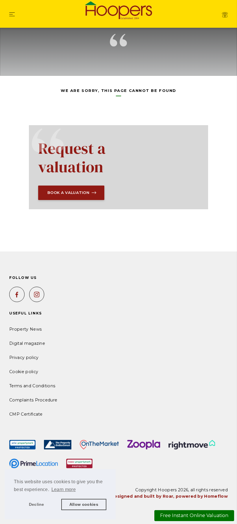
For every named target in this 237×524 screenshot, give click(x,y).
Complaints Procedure (33, 400)
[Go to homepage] (118, 11)
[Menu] (12, 14)
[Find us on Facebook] (17, 294)
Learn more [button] (63, 489)
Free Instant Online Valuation (194, 515)
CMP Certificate (26, 414)
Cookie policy (23, 371)
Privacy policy (23, 357)
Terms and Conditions (32, 385)
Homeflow (216, 496)
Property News (25, 329)
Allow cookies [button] (83, 504)
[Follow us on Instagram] (37, 294)
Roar (168, 496)
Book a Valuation (68, 192)
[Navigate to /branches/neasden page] (225, 15)
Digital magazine (27, 343)
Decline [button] (36, 504)
